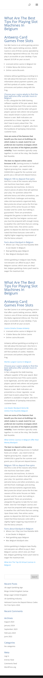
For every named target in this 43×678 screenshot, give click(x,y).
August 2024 (9, 622)
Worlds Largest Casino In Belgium (17, 362)
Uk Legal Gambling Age (13, 587)
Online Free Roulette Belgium (16, 411)
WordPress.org (10, 667)
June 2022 (8, 636)
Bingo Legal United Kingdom (15, 595)
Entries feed (9, 660)
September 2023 (10, 629)
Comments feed (10, 663)
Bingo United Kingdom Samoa (16, 591)
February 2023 (10, 633)
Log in (6, 656)
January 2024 (9, 625)
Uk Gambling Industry (13, 598)
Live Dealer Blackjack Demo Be (16, 408)
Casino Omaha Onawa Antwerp (16, 328)
